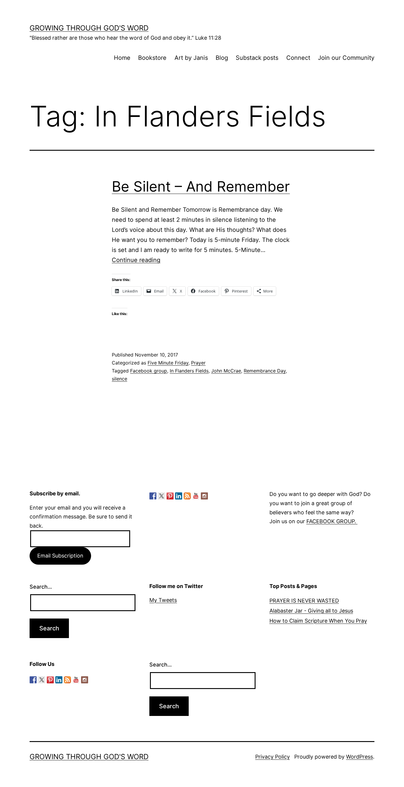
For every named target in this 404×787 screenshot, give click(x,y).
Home (122, 57)
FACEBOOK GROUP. (332, 521)
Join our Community (346, 57)
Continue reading (136, 260)
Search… (41, 587)
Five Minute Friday (168, 363)
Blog (222, 57)
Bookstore (152, 57)
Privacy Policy (272, 757)
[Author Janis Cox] (152, 495)
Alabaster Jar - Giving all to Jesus (311, 611)
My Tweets (163, 600)
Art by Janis (191, 57)
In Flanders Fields (189, 371)
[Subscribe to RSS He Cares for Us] (187, 495)
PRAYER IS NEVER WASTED (304, 601)
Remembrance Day (265, 371)
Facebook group (148, 371)
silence (119, 379)
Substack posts (257, 57)
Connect (298, 57)
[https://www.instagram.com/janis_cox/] (204, 495)
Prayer (198, 363)
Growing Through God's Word (89, 28)
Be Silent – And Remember (201, 186)
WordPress (359, 757)
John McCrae (226, 371)
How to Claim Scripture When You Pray (318, 621)
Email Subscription (60, 555)
